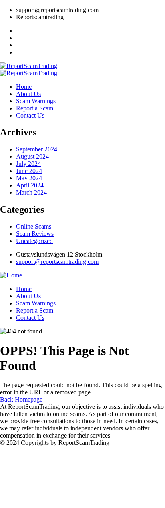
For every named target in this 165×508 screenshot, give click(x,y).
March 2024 (31, 192)
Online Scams (33, 226)
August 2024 (32, 156)
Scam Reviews (35, 233)
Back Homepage (21, 399)
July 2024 (28, 163)
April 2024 (30, 185)
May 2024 (29, 178)
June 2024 (29, 170)
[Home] (11, 275)
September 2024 (36, 149)
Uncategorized (34, 240)
